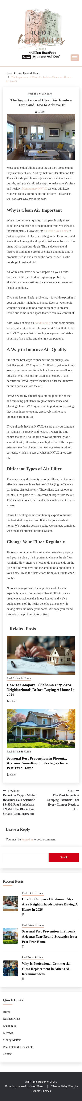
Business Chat (11, 1018)
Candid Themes (41, 1091)
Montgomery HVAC (34, 188)
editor (13, 701)
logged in (27, 839)
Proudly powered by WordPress (24, 1086)
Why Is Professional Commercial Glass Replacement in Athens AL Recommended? (46, 969)
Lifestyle (8, 1032)
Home (6, 1011)
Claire (41, 111)
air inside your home (56, 231)
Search (64, 857)
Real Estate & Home (39, 93)
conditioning (42, 323)
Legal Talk (9, 1025)
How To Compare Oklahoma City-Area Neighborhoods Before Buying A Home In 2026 (41, 689)
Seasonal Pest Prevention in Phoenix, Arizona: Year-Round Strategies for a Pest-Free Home (37, 763)
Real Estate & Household (18, 1047)
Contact (7, 1054)
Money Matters (12, 1040)
